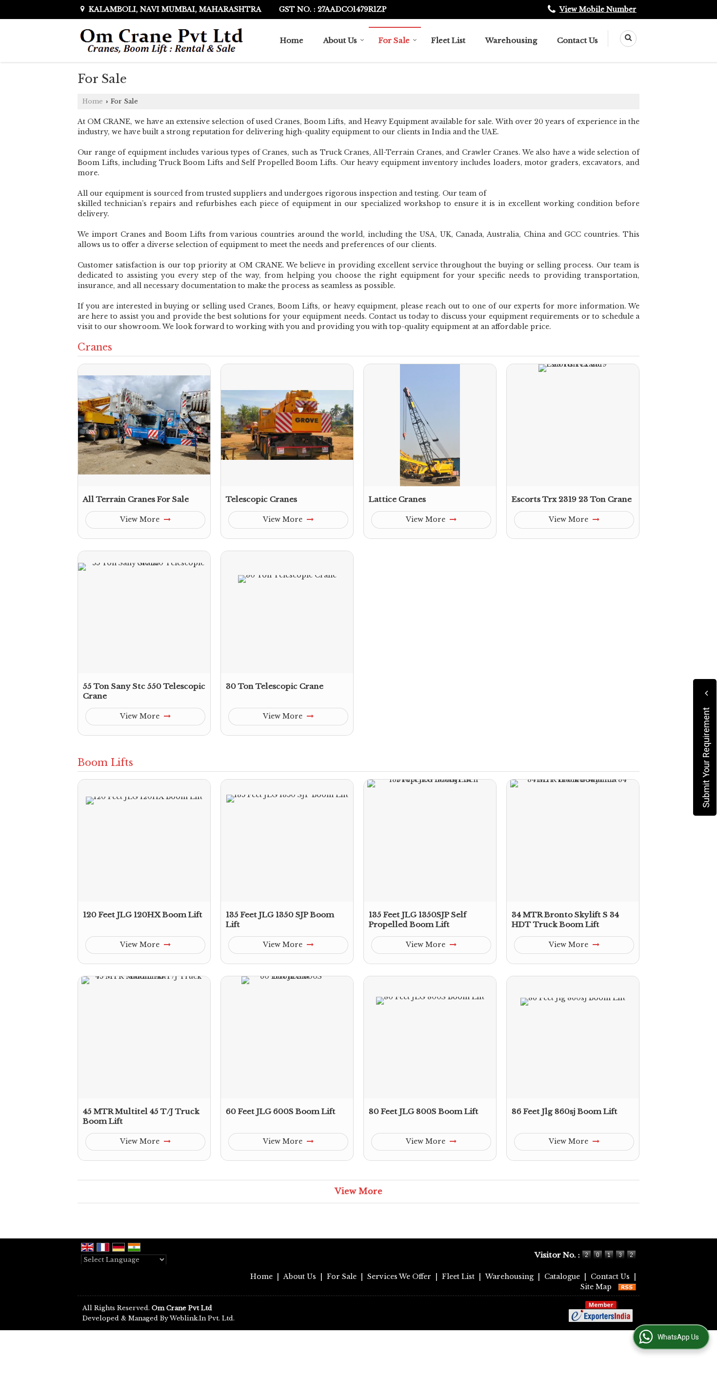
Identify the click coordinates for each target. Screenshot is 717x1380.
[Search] (625, 38)
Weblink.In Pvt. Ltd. (202, 1318)
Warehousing (511, 40)
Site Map (596, 1286)
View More (140, 519)
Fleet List (448, 40)
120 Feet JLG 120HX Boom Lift (142, 914)
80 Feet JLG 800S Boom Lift (423, 1111)
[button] (598, 9)
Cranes (95, 347)
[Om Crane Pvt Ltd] (162, 40)
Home (291, 40)
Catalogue (562, 1276)
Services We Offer (399, 1276)
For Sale (394, 40)
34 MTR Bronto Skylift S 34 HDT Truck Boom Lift (565, 919)
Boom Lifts (105, 762)
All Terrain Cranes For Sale (136, 499)
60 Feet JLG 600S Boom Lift (281, 1111)
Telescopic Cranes (261, 499)
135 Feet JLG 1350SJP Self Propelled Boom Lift (417, 919)
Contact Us (577, 40)
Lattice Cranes (397, 499)
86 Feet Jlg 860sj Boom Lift (564, 1111)
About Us (340, 40)
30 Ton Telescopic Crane (274, 686)
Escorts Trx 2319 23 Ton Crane (572, 499)
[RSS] (627, 1286)
